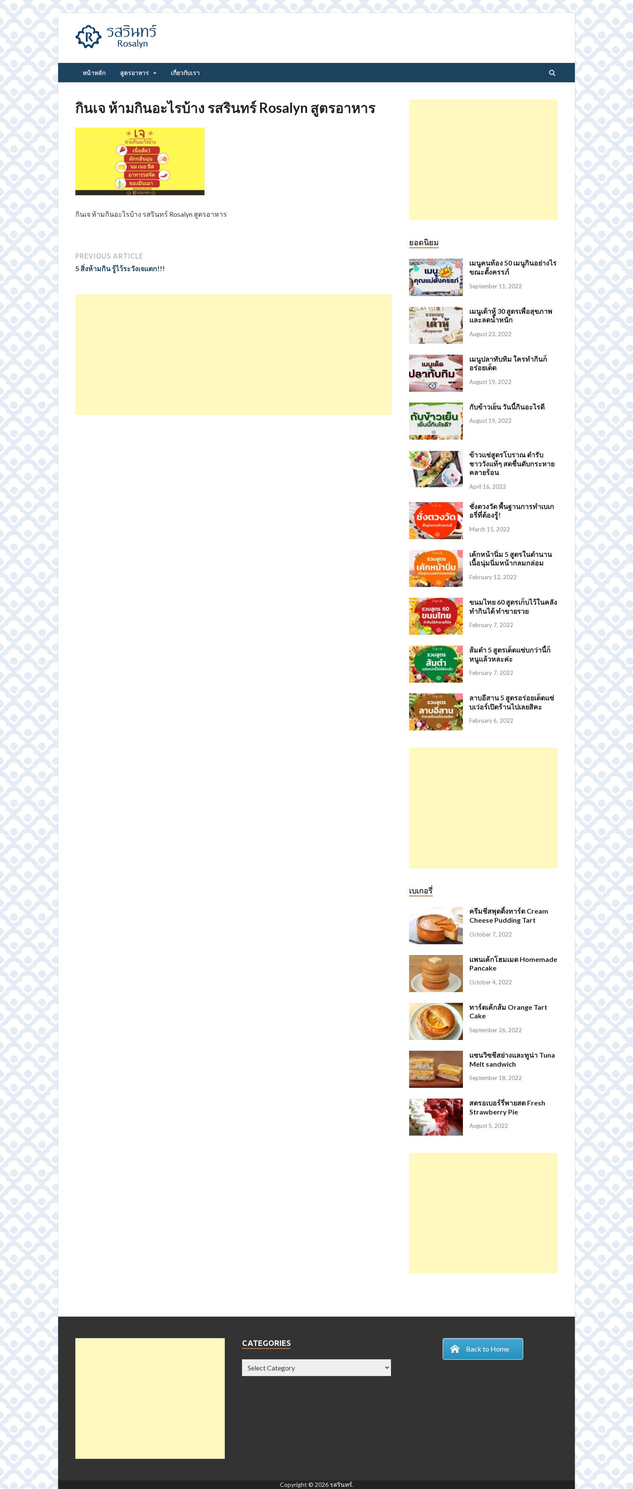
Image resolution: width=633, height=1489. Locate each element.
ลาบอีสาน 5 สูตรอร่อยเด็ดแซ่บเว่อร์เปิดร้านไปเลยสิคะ (511, 702)
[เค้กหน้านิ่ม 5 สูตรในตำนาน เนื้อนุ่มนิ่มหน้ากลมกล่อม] (436, 555)
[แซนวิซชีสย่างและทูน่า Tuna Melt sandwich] (436, 1056)
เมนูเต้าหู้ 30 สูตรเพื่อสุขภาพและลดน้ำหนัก (510, 315)
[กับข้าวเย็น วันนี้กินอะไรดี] (436, 407)
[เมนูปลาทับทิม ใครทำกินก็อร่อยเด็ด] (436, 360)
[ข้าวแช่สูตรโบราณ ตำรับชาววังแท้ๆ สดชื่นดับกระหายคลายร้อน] (436, 455)
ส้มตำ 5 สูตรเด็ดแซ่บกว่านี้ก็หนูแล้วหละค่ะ (510, 654)
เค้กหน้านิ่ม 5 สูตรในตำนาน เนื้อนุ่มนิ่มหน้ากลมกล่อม (510, 558)
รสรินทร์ (341, 1484)
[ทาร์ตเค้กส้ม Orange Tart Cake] (436, 1008)
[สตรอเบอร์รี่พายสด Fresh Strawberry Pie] (436, 1103)
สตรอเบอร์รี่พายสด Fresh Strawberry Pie (507, 1107)
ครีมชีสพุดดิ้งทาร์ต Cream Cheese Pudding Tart (508, 915)
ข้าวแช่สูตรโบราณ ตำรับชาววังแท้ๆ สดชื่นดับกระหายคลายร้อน (512, 463)
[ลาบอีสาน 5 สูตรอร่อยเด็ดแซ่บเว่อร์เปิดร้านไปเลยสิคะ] (436, 698)
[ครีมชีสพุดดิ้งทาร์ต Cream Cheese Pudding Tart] (436, 912)
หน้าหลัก (94, 72)
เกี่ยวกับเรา (185, 72)
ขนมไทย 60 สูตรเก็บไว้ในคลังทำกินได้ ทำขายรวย (513, 606)
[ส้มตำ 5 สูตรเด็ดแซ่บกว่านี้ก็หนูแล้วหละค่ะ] (436, 650)
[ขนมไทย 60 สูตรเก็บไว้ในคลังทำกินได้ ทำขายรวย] (436, 603)
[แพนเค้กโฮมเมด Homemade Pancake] (436, 960)
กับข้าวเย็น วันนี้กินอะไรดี (507, 407)
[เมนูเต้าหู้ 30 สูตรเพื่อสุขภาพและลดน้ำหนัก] (436, 312)
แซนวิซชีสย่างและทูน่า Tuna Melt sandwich (512, 1059)
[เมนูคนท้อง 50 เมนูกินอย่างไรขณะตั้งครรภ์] (436, 263)
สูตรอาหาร (134, 72)
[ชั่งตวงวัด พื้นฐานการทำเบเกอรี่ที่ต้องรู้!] (436, 507)
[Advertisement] (233, 354)
